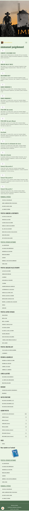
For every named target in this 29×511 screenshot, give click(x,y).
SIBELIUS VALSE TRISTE (7, 64)
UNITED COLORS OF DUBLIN (8, 295)
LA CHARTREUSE (5, 245)
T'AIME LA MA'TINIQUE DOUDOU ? (9, 340)
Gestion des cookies (14, 509)
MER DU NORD (14, 427)
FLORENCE (4, 277)
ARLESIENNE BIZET (5, 76)
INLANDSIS (4, 393)
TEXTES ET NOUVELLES (7, 200)
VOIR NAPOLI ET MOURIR (7, 280)
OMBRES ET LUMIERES (6, 369)
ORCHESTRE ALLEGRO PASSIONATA (9, 390)
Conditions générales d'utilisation (14, 507)
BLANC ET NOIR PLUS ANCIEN (8, 225)
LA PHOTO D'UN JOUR (7, 216)
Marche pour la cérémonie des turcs (11, 144)
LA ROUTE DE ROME (6, 271)
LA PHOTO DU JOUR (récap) (14, 414)
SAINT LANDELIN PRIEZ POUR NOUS (9, 203)
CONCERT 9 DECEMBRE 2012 (8, 53)
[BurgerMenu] (26, 42)
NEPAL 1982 (4, 318)
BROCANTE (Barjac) (14, 433)
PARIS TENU (4, 263)
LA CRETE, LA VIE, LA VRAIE (8, 330)
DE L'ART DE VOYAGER (7, 229)
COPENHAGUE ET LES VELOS (8, 289)
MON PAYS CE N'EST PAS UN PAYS (9, 232)
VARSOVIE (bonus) (14, 423)
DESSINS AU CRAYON (6, 363)
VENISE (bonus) (14, 417)
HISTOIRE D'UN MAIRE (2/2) (8, 403)
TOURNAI (4, 283)
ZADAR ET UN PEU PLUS (7, 324)
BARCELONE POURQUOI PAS (8, 298)
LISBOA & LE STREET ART (7, 292)
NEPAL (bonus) (14, 420)
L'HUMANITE (4, 353)
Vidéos (3, 443)
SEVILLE (3, 305)
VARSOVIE (4, 308)
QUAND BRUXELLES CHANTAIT (8, 286)
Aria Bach (3, 132)
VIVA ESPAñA (5, 315)
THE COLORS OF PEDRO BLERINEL (9, 350)
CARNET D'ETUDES (6, 366)
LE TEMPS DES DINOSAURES (8, 380)
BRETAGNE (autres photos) (14, 436)
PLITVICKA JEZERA (6, 327)
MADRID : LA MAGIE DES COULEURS (9, 302)
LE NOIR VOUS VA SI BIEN (7, 222)
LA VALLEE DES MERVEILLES (7, 248)
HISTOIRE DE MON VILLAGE (7, 406)
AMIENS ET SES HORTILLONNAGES (9, 260)
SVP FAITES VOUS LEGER (7, 238)
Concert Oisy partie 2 (7, 178)
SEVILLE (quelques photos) (14, 430)
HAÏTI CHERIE (4, 343)
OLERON (3, 257)
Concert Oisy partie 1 (6, 189)
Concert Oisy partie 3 (7, 166)
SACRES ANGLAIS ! (6, 333)
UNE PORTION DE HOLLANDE (8, 336)
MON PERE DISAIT (6, 235)
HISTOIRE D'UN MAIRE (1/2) (8, 400)
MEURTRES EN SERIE (6, 383)
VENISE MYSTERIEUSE (6, 274)
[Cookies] (2, 508)
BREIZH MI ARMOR (6, 254)
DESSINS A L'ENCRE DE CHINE (8, 360)
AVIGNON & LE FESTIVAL (7, 251)
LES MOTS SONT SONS (7, 206)
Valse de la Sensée (6, 155)
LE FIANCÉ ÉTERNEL (6, 209)
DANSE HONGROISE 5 (6, 87)
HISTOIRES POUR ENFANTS (7, 377)
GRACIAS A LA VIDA (6, 219)
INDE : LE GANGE (5, 321)
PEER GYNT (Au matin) (7, 110)
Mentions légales (14, 505)
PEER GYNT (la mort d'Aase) (8, 121)
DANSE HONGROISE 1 (6, 98)
